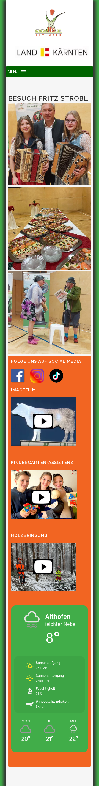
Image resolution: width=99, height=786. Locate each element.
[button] (13, 71)
